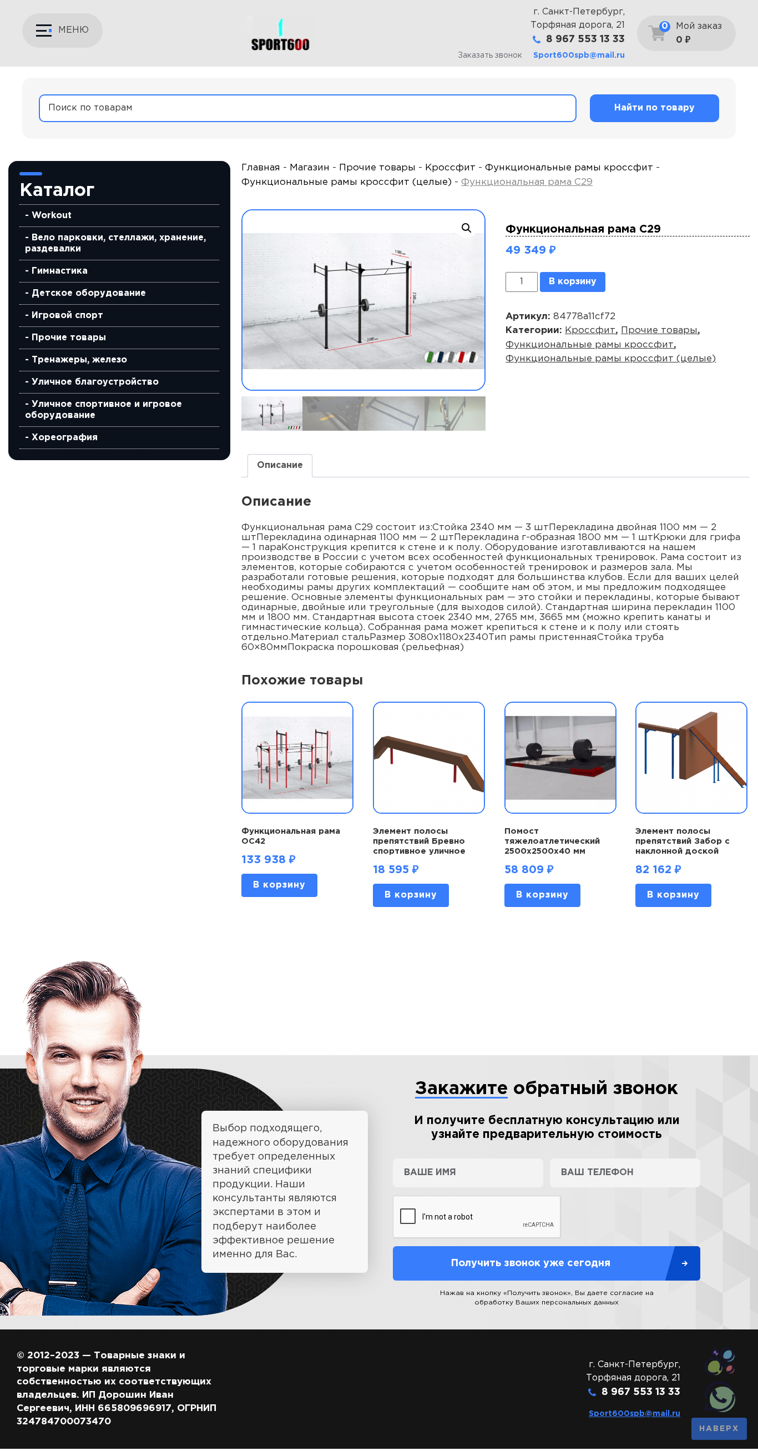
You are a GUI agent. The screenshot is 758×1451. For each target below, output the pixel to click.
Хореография (65, 438)
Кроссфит (450, 168)
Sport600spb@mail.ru (579, 55)
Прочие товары (69, 338)
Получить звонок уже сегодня (530, 1263)
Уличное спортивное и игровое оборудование (103, 410)
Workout (52, 215)
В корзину (573, 282)
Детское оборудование (89, 293)
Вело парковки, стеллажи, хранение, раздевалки (115, 243)
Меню (73, 30)
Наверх (719, 1428)
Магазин (310, 168)
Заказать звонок (490, 55)
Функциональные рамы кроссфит (569, 168)
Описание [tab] (280, 465)
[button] (467, 228)
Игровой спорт (67, 315)
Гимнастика (60, 271)
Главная (260, 168)
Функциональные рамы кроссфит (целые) (346, 182)
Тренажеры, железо (79, 360)
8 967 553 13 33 (585, 39)
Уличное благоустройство (95, 382)
